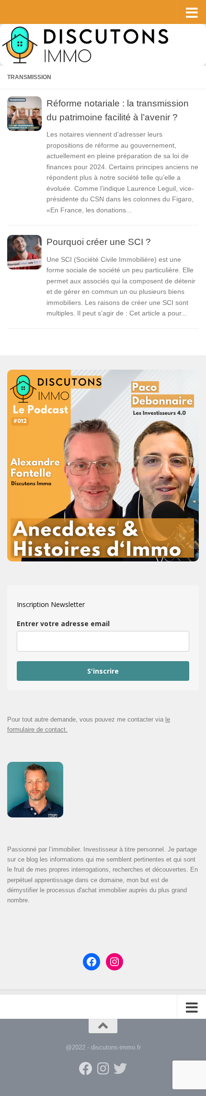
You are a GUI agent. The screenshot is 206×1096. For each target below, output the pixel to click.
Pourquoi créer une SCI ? (98, 241)
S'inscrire (103, 671)
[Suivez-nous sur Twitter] (120, 1068)
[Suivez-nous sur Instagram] (103, 1068)
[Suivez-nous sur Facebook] (85, 1068)
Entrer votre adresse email (63, 623)
